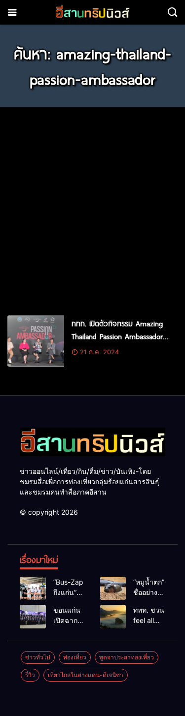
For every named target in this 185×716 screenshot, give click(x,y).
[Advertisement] (92, 207)
